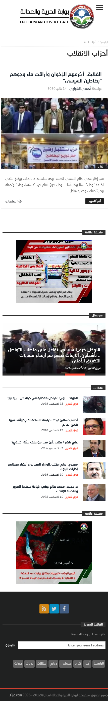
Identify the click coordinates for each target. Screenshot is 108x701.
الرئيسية (99, 663)
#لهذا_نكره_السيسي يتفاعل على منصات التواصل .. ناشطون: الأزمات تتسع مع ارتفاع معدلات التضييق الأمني (54, 355)
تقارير (100, 166)
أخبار (87, 663)
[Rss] (44, 608)
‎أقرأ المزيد (94, 201)
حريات (18, 663)
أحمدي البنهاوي (80, 89)
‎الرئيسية (104, 42)
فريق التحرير (93, 367)
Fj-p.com (16, 695)
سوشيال (66, 663)
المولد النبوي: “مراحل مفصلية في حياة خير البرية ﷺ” (42, 398)
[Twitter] (54, 608)
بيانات (29, 663)
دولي (53, 663)
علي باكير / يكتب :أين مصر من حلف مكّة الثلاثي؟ (45, 442)
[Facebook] (64, 608)
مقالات (41, 663)
